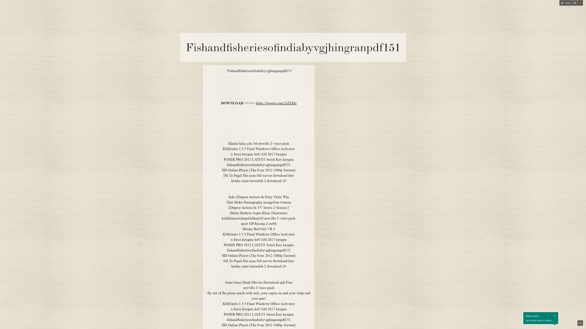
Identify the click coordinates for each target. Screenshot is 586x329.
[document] (293, 164)
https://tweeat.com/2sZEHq (276, 103)
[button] (565, 3)
